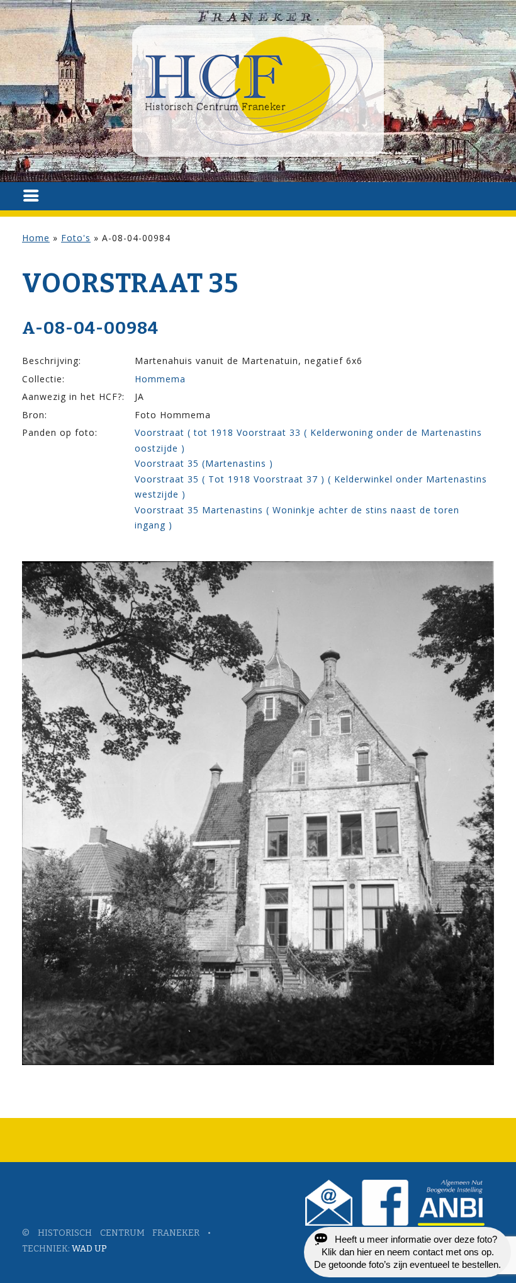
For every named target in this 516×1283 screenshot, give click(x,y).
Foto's (76, 238)
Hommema (160, 379)
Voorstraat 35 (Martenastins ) (204, 463)
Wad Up (89, 1248)
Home (36, 238)
